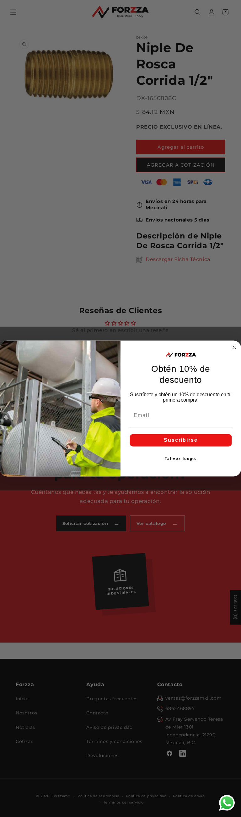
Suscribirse (180, 440)
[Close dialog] (234, 347)
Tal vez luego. (181, 459)
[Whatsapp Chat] (227, 803)
